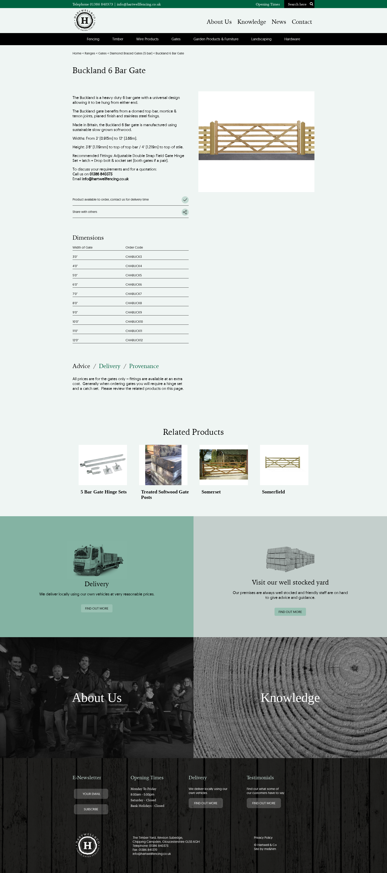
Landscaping (261, 39)
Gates (176, 39)
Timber (117, 39)
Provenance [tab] (144, 366)
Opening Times (268, 4)
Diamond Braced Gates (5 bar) (131, 53)
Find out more (96, 608)
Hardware (292, 39)
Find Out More (205, 803)
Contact (302, 21)
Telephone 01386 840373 (93, 4)
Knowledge (251, 21)
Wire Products (147, 39)
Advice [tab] (81, 366)
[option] (103, 474)
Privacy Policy (263, 838)
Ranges (90, 53)
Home (77, 53)
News (279, 21)
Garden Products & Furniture (216, 39)
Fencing (93, 39)
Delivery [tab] (109, 366)
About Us (219, 21)
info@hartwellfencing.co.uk (139, 4)
